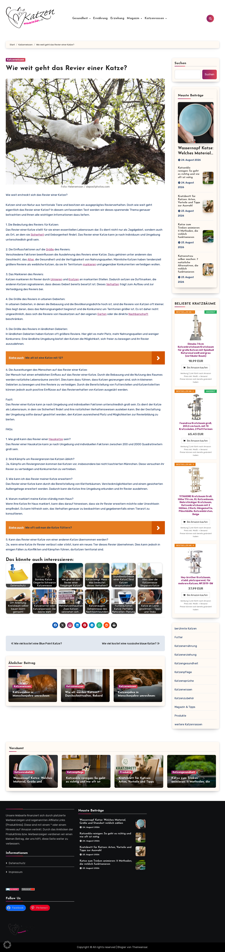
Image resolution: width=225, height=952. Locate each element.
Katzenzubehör (184, 698)
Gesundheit (80, 18)
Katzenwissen (15, 59)
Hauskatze (56, 439)
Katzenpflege (183, 672)
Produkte (180, 715)
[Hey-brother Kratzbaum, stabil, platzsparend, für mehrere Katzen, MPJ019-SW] (195, 561)
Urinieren (56, 279)
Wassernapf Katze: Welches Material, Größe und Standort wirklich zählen (32, 782)
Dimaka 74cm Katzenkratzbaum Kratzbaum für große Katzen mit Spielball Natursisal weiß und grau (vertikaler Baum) (196, 350)
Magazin (133, 18)
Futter (179, 637)
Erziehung (117, 18)
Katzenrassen (155, 18)
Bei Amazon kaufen (197, 367)
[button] (7, 945)
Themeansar (139, 947)
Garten (102, 314)
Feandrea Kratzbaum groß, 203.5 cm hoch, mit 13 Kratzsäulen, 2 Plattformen (195, 426)
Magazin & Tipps (185, 707)
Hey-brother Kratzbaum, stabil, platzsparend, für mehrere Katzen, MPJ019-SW (195, 580)
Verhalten (112, 284)
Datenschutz (17, 863)
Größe (50, 249)
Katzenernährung (186, 646)
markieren (89, 264)
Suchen (180, 63)
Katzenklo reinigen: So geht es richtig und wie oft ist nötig (85, 782)
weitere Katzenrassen (188, 724)
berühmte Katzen (186, 628)
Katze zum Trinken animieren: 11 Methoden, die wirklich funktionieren (189, 231)
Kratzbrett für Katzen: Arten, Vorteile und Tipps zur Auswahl (136, 782)
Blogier (121, 947)
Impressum (16, 872)
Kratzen (74, 279)
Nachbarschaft (138, 314)
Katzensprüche (184, 680)
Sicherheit (37, 234)
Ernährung (100, 18)
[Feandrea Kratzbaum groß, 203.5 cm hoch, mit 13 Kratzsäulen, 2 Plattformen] (195, 407)
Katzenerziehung (186, 654)
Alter (31, 259)
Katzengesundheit (186, 663)
